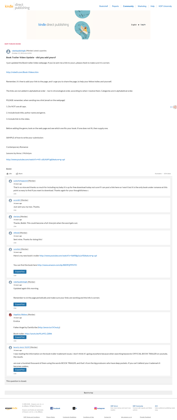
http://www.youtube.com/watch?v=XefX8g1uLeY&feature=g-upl (68, 255)
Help (152, 6)
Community (128, 6)
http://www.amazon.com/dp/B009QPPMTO (57, 265)
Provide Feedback (145, 417)
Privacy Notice (50, 417)
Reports (115, 6)
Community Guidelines (69, 417)
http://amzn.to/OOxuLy (48, 327)
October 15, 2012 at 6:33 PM (22, 53)
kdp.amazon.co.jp (126, 417)
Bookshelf (103, 6)
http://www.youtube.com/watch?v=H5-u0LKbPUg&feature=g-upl (35, 159)
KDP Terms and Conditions (32, 417)
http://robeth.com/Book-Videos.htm (22, 72)
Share (20, 174)
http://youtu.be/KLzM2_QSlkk (38, 333)
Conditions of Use (88, 417)
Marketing (142, 6)
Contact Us (107, 417)
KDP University (165, 6)
